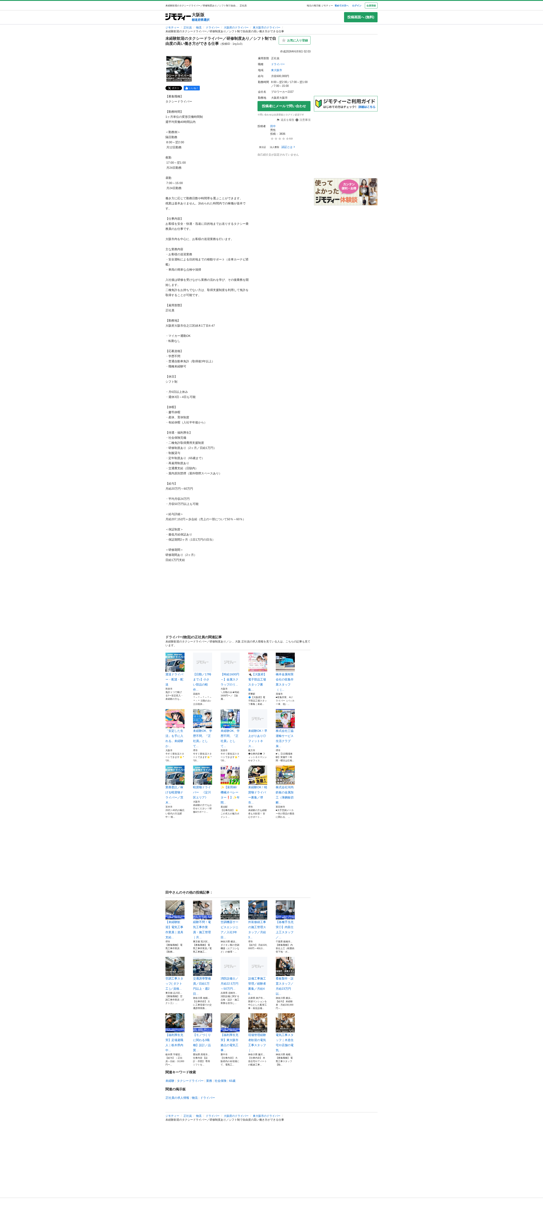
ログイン (356, 5)
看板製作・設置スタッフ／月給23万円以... (285, 986)
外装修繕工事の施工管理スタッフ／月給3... (257, 929)
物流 (199, 27)
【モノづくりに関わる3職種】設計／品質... (202, 1042)
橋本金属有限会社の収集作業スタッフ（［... (285, 682)
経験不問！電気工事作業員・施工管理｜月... (202, 929)
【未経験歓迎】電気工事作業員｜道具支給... (174, 929)
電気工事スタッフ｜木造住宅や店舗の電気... (285, 1042)
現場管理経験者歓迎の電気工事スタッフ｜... (257, 1042)
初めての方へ (342, 5)
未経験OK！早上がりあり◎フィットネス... (257, 738)
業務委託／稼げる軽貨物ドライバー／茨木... (174, 795)
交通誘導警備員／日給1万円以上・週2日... (202, 986)
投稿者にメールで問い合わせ (284, 106)
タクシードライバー (190, 1080)
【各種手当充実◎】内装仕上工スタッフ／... (285, 929)
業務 (209, 1080)
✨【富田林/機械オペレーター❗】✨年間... (230, 795)
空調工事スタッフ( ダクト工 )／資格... (174, 983)
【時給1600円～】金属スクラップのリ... (230, 679)
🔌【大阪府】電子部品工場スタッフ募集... (257, 682)
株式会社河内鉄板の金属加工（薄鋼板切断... (285, 795)
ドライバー (213, 27)
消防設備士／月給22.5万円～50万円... (229, 983)
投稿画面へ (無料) (360, 17)
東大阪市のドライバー (266, 27)
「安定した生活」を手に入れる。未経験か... (174, 738)
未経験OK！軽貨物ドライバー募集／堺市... (257, 795)
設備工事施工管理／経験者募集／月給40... (257, 986)
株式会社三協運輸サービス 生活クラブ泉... (285, 738)
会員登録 (371, 5)
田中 (273, 126)
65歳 (232, 1080)
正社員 (187, 27)
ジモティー (172, 27)
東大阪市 (276, 70)
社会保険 (221, 1080)
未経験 (169, 1080)
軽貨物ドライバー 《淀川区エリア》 (202, 792)
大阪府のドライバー (236, 27)
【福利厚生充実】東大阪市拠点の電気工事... (229, 1042)
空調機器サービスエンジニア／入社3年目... (229, 929)
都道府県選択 (201, 19)
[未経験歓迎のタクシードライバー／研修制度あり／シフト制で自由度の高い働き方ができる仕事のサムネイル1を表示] (179, 68)
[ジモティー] (178, 17)
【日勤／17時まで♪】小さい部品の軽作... (202, 682)
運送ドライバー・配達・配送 (174, 679)
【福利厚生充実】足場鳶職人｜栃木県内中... (174, 1042)
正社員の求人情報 (177, 1097)
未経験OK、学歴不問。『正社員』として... (202, 738)
